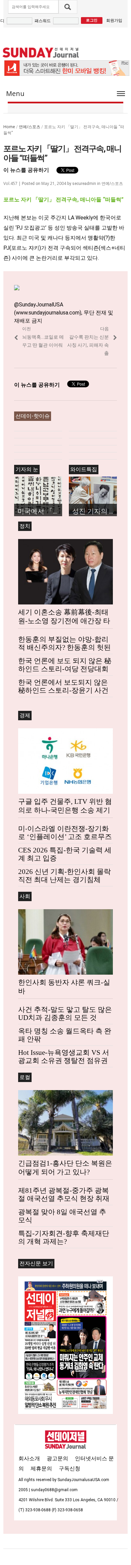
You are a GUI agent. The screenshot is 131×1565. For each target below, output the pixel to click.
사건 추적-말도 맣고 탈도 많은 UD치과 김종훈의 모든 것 (65, 1014)
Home (9, 127)
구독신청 (69, 1468)
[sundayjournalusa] (41, 52)
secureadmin (84, 183)
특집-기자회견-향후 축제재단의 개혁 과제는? (63, 1237)
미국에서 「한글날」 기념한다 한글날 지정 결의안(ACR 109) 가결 (39, 511)
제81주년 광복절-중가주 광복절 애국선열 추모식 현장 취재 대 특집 (64, 1198)
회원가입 (114, 20)
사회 (24, 896)
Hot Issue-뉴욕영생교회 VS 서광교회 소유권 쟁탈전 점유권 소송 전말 (63, 1060)
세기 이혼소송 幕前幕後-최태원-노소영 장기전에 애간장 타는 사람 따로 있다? (64, 621)
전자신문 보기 (36, 1263)
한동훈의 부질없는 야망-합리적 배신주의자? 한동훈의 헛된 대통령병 (64, 647)
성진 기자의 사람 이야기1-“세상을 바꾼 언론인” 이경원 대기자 (94, 511)
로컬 (24, 1077)
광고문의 (57, 1458)
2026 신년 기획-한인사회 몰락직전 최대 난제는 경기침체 (64, 876)
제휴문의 (41, 1468)
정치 (24, 526)
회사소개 (29, 1458)
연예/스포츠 (29, 127)
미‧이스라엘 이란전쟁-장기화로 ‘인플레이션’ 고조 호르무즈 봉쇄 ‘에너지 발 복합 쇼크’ (65, 837)
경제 (24, 715)
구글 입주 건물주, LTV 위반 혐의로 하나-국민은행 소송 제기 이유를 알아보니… (65, 810)
